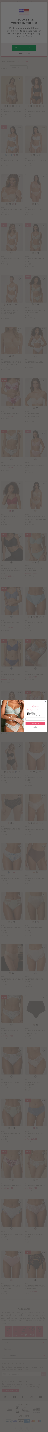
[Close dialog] (45, 701)
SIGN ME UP (35, 723)
